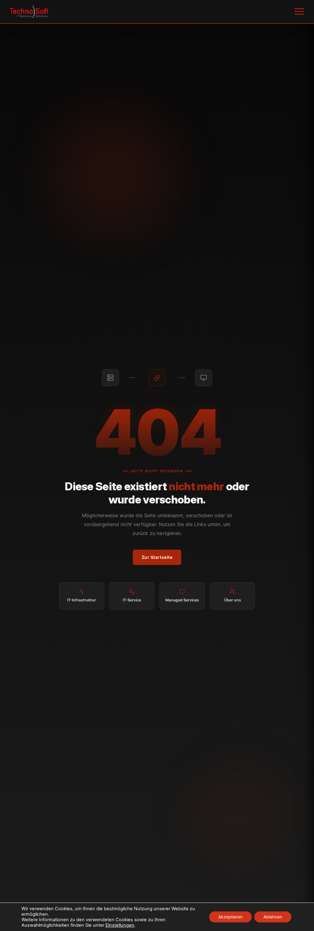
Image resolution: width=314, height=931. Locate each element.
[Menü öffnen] (299, 12)
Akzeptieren (230, 916)
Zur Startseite (157, 557)
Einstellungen (119, 925)
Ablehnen (272, 916)
